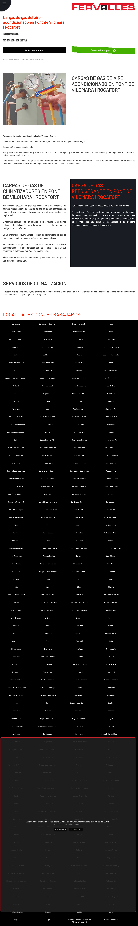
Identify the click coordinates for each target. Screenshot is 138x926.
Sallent (16, 386)
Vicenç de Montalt (79, 486)
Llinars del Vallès (16, 548)
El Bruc (48, 618)
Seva (48, 579)
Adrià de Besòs (111, 378)
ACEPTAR (76, 829)
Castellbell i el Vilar (47, 440)
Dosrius (79, 618)
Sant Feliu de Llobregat (16, 471)
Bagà (48, 401)
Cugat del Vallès (47, 478)
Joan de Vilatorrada (111, 355)
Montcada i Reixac (48, 656)
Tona (111, 331)
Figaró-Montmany (16, 726)
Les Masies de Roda (79, 548)
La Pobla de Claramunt (48, 502)
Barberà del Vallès (79, 393)
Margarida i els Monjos (48, 571)
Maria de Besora (110, 633)
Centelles (111, 687)
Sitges (16, 579)
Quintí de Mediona (48, 517)
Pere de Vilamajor (79, 324)
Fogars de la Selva (79, 718)
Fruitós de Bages (16, 509)
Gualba (111, 703)
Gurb (48, 703)
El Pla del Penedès (16, 664)
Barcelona (16, 324)
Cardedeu (111, 386)
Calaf (16, 440)
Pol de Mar (79, 517)
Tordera (16, 626)
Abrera (47, 626)
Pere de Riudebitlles (48, 448)
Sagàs (16, 920)
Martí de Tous (79, 455)
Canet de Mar (47, 347)
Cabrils (79, 401)
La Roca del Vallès (48, 556)
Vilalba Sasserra (47, 680)
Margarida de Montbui (79, 571)
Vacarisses (16, 540)
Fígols (111, 718)
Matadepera (111, 664)
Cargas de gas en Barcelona (21, 59)
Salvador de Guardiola (47, 324)
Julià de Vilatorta (79, 386)
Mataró (48, 409)
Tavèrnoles (110, 626)
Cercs (79, 687)
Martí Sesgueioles (16, 455)
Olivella (111, 587)
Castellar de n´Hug (79, 664)
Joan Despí (47, 339)
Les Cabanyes (16, 556)
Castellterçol (79, 695)
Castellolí (111, 695)
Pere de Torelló (48, 386)
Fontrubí (79, 641)
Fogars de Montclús (47, 718)
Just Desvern (111, 463)
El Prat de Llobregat (48, 687)
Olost (79, 587)
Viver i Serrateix (47, 610)
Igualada (79, 656)
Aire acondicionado (8, 59)
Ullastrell (110, 564)
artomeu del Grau (79, 494)
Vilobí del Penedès (79, 610)
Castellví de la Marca (48, 695)
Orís (16, 587)
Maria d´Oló (16, 571)
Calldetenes (47, 355)
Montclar (16, 656)
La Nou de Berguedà (79, 502)
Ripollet (79, 370)
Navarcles (16, 409)
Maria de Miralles (111, 602)
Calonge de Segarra (111, 347)
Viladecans (79, 424)
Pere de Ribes (79, 448)
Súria (48, 540)
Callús (16, 355)
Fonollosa (111, 711)
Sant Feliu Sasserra (16, 448)
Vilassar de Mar (79, 331)
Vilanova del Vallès (47, 417)
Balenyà (16, 401)
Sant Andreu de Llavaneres (16, 378)
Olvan (48, 587)
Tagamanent (79, 633)
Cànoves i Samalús (110, 339)
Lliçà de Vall (111, 610)
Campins (79, 347)
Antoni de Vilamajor (111, 370)
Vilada (16, 525)
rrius (16, 703)
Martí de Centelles (111, 455)
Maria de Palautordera (79, 602)
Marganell (111, 672)
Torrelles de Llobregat (16, 595)
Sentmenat (16, 641)
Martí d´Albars (16, 463)
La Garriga (79, 734)
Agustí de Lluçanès (79, 378)
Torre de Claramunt (111, 595)
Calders (111, 432)
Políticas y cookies (111, 920)
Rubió (111, 362)
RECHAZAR (60, 829)
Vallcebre (79, 533)
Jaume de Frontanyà (16, 362)
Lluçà (48, 920)
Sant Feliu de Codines (47, 471)
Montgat (79, 649)
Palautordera (111, 471)
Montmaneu (16, 649)
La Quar (79, 556)
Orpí (79, 579)
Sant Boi (47, 494)
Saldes (111, 540)
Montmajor (47, 649)
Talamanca (47, 633)
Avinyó (47, 432)
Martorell (79, 672)
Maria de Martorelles (48, 564)
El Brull (111, 726)
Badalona (111, 424)
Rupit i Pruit (79, 362)
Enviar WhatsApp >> (101, 50)
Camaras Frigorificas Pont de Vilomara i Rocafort (79, 921)
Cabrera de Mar (111, 417)
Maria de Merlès (16, 610)
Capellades (47, 393)
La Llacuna (16, 734)
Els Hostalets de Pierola (16, 687)
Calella (79, 355)
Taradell (16, 633)
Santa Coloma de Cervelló (47, 602)
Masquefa (16, 672)
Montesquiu (111, 649)
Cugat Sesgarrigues (16, 478)
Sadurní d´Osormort (16, 502)
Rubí (16, 370)
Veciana (79, 525)
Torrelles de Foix (47, 595)
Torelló (16, 602)
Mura (111, 324)
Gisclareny (79, 711)
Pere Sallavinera (110, 517)
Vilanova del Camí (79, 417)
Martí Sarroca (47, 455)
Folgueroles (16, 718)
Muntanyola (16, 331)
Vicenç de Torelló (48, 486)
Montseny (48, 331)
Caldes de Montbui (111, 680)
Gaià (47, 641)
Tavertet (79, 626)
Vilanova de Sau (16, 680)
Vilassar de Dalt (111, 409)
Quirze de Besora (16, 517)
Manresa (110, 401)
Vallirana (16, 533)
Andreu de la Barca (47, 378)
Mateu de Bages (111, 448)
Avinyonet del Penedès (16, 432)
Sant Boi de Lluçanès (16, 494)
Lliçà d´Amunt (16, 618)
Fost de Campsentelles (48, 509)
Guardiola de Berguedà (79, 703)
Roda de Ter (47, 370)
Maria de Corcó (79, 564)
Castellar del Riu (110, 440)
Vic (47, 525)
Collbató (111, 656)
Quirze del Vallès (110, 509)
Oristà (111, 579)
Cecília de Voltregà (110, 478)
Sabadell (110, 494)
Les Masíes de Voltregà (47, 548)
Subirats (79, 540)
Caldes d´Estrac (79, 432)
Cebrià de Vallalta (111, 486)
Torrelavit (79, 595)
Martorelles (47, 672)
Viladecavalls (48, 424)
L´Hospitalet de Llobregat (111, 734)
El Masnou (48, 664)
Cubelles (110, 618)
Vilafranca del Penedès (16, 424)
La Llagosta (110, 502)
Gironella (79, 726)
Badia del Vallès (79, 409)
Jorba (111, 641)
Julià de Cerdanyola (16, 339)
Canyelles (79, 339)
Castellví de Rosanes (16, 695)
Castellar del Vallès (79, 440)
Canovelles (16, 347)
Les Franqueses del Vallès (111, 548)
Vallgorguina (48, 533)
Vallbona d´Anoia (110, 533)
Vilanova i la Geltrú (16, 417)
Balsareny (111, 393)
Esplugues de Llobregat (47, 726)
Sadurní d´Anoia (79, 478)
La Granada (47, 734)
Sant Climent (111, 556)
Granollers (16, 711)
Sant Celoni (16, 564)
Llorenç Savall (47, 463)
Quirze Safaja (79, 509)
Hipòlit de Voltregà (79, 680)
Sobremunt (110, 571)
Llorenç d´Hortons (79, 463)
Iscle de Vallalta (48, 362)
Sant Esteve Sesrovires (79, 471)
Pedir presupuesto (34, 50)
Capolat (16, 393)
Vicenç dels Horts (16, 486)
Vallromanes (111, 525)
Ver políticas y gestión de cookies (68, 824)
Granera (48, 711)
